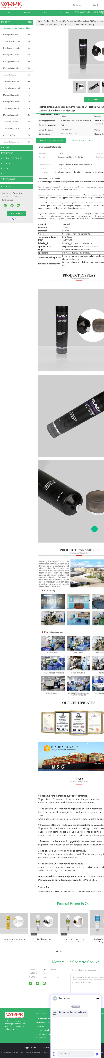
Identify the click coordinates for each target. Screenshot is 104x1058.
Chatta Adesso (8, 179)
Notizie (4, 169)
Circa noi (64, 13)
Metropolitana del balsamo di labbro (17, 55)
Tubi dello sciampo (16, 122)
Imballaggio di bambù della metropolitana (17, 48)
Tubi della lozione (16, 75)
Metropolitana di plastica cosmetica (17, 35)
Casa (9, 13)
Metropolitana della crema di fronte (17, 95)
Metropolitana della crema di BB (16, 102)
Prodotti (27, 13)
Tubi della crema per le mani (16, 82)
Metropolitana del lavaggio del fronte (17, 115)
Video (46, 13)
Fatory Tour (7, 153)
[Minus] (97, 998)
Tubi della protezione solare (16, 108)
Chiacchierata (94, 100)
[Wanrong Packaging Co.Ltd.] (5, 205)
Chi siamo (5, 148)
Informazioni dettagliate (51, 140)
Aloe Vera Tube (16, 135)
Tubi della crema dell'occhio (16, 88)
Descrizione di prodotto (82, 140)
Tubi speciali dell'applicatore (16, 41)
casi (3, 174)
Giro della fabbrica (83, 13)
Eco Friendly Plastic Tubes (49, 891)
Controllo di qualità (11, 158)
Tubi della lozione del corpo (16, 142)
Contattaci (6, 163)
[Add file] (54, 1054)
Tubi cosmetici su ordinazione (16, 28)
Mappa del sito (30, 1048)
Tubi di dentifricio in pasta (16, 128)
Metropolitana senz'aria (16, 61)
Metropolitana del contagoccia (16, 68)
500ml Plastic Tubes (68, 891)
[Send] (98, 1054)
